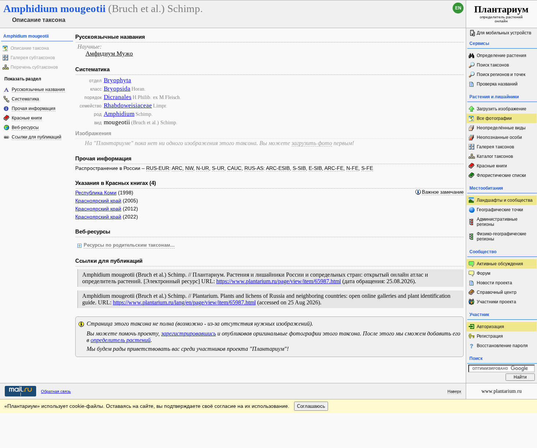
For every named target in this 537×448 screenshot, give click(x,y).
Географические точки (500, 209)
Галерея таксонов (495, 146)
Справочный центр (497, 292)
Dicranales (118, 97)
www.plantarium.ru (501, 391)
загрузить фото (312, 143)
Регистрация (490, 336)
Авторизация (490, 326)
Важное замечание (443, 192)
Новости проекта (494, 282)
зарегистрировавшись (188, 333)
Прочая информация (34, 108)
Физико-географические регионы (501, 236)
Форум (483, 273)
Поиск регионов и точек (501, 74)
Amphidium (119, 113)
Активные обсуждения (500, 263)
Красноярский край (98, 201)
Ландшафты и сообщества (505, 200)
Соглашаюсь (311, 406)
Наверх (454, 391)
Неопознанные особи (499, 137)
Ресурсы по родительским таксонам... (129, 245)
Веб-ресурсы (25, 127)
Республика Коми (96, 192)
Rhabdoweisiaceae (128, 105)
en (458, 8)
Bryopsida (117, 88)
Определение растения (501, 55)
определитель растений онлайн (501, 13)
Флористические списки (501, 175)
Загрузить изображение (501, 108)
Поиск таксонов (493, 65)
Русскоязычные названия (38, 89)
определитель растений (121, 340)
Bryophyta (117, 80)
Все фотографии (494, 118)
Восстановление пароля (502, 345)
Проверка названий (497, 84)
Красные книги (27, 118)
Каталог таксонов (495, 156)
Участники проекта (496, 301)
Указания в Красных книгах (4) (115, 183)
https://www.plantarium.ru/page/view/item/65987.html (278, 281)
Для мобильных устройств (504, 32)
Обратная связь (56, 391)
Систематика (25, 99)
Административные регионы (497, 222)
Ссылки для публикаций (36, 137)
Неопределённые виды (501, 127)
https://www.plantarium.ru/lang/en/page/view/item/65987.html (184, 302)
